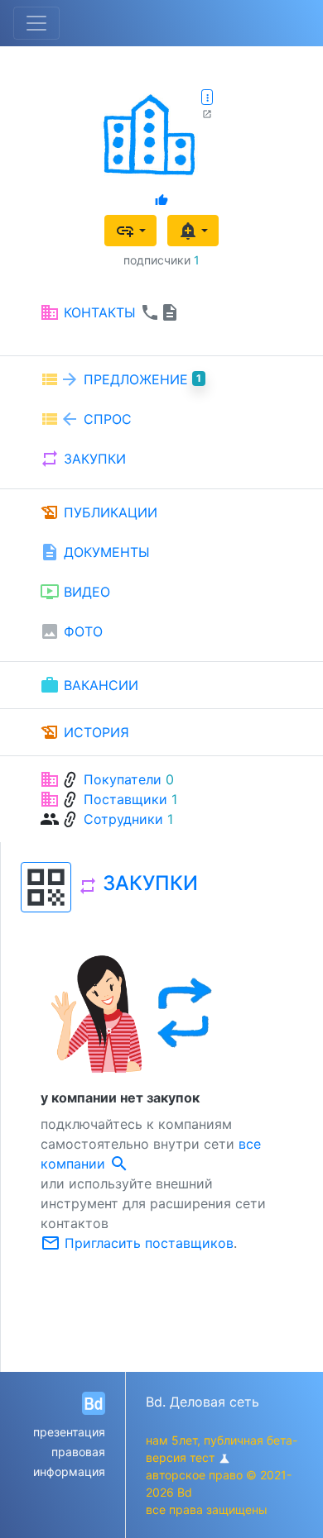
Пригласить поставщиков (137, 1243)
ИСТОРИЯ (84, 732)
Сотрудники (123, 819)
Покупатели (123, 779)
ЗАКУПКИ (83, 459)
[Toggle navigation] (36, 23)
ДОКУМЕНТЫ (95, 552)
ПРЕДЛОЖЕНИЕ (120, 379)
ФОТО (71, 631)
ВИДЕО (75, 592)
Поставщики (125, 799)
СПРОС (86, 419)
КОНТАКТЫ (110, 312)
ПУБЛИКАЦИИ (98, 512)
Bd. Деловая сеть (202, 1401)
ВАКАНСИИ (89, 685)
